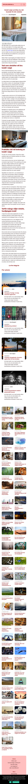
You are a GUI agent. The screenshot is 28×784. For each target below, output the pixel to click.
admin (13, 289)
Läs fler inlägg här (14, 265)
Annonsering (14, 773)
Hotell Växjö (10, 50)
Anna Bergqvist (12, 14)
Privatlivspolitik (16, 782)
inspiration (23, 14)
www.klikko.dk (15, 768)
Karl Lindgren (12, 353)
